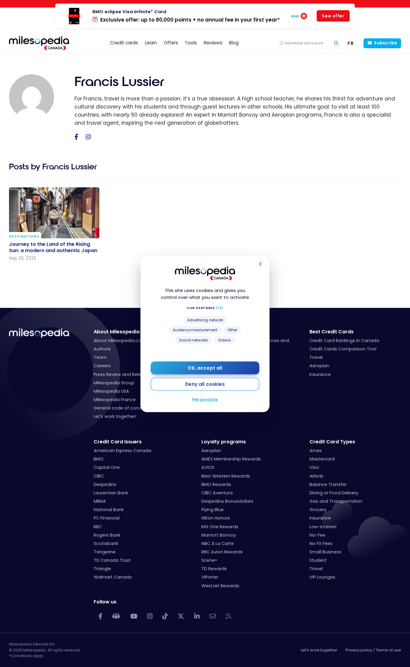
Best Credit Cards (331, 331)
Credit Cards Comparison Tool (342, 349)
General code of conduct (121, 408)
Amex (315, 451)
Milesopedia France (115, 400)
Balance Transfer (328, 484)
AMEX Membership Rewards (231, 459)
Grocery (318, 510)
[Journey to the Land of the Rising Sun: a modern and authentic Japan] (54, 212)
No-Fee (317, 535)
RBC (98, 527)
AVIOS (207, 467)
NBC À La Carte (217, 543)
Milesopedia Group (114, 383)
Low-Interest (323, 527)
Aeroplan (319, 366)
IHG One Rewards (219, 527)
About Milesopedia (117, 331)
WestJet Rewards (220, 586)
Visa (314, 467)
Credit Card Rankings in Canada (344, 341)
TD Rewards (214, 569)
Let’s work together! (115, 416)
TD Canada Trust (112, 560)
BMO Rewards (216, 484)
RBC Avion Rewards (222, 552)
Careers (102, 366)
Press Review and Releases (122, 374)
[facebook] (76, 137)
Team (100, 357)
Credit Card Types (332, 441)
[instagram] (88, 137)
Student (318, 560)
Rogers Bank (107, 535)
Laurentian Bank (111, 493)
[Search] (336, 43)
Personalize (205, 399)
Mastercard (322, 459)
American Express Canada (122, 451)
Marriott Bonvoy (218, 535)
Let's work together (319, 650)
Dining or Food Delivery (333, 493)
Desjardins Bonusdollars (227, 501)
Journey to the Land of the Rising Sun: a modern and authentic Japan (53, 247)
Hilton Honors (215, 518)
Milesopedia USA (111, 391)
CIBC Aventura (217, 493)
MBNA (100, 501)
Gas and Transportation (335, 501)
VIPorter (209, 577)
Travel (316, 357)
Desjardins (105, 484)
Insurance (320, 374)
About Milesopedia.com (120, 341)
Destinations (24, 236)
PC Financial (106, 518)
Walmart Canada (113, 577)
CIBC (99, 476)
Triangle (102, 569)
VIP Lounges (322, 577)
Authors (102, 349)
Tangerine (105, 552)
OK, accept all (205, 368)
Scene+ (209, 560)
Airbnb (316, 476)
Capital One (107, 467)
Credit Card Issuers (118, 441)
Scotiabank (106, 543)
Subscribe (385, 43)
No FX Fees (321, 543)
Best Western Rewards (225, 476)
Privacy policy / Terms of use (373, 650)
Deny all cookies (205, 384)
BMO (99, 459)
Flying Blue (212, 510)
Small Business (325, 552)
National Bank (109, 510)
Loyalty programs (223, 441)
